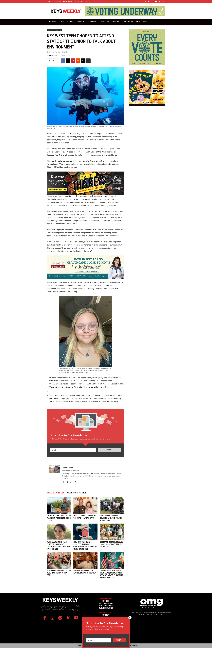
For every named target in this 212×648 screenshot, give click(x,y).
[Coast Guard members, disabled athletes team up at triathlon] (112, 505)
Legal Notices (78, 1)
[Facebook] (148, 1)
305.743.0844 (106, 601)
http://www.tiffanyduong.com (70, 470)
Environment (58, 30)
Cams (138, 22)
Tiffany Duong (53, 55)
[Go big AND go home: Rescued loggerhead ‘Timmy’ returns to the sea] (112, 532)
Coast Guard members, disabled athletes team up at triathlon (111, 518)
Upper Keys (92, 22)
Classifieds (105, 22)
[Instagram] (152, 1)
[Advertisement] (147, 124)
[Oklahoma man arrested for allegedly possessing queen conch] (59, 505)
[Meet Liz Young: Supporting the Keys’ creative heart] (85, 505)
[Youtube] (163, 1)
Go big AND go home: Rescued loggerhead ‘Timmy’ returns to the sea (111, 544)
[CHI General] (85, 267)
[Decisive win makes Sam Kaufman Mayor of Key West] (85, 560)
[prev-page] (48, 582)
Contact (49, 1)
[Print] (88, 60)
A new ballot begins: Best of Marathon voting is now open (59, 572)
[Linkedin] (72, 482)
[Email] (83, 60)
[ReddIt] (78, 60)
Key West (70, 22)
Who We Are (57, 1)
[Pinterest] (73, 60)
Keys (62, 22)
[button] (145, 1)
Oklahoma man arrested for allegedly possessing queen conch (59, 518)
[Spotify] (156, 1)
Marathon (81, 22)
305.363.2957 (106, 615)
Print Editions (128, 22)
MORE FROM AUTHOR (76, 492)
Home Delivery (67, 1)
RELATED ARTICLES (55, 492)
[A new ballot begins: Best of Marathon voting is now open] (59, 560)
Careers (86, 1)
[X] (159, 1)
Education (50, 30)
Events (145, 22)
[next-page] (52, 582)
